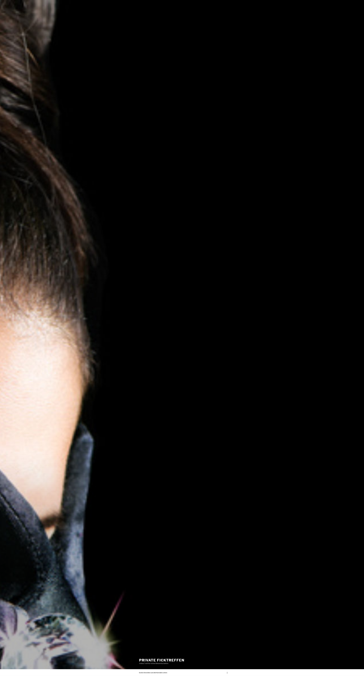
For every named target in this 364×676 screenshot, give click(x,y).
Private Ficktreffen (161, 660)
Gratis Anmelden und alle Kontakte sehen (153, 672)
